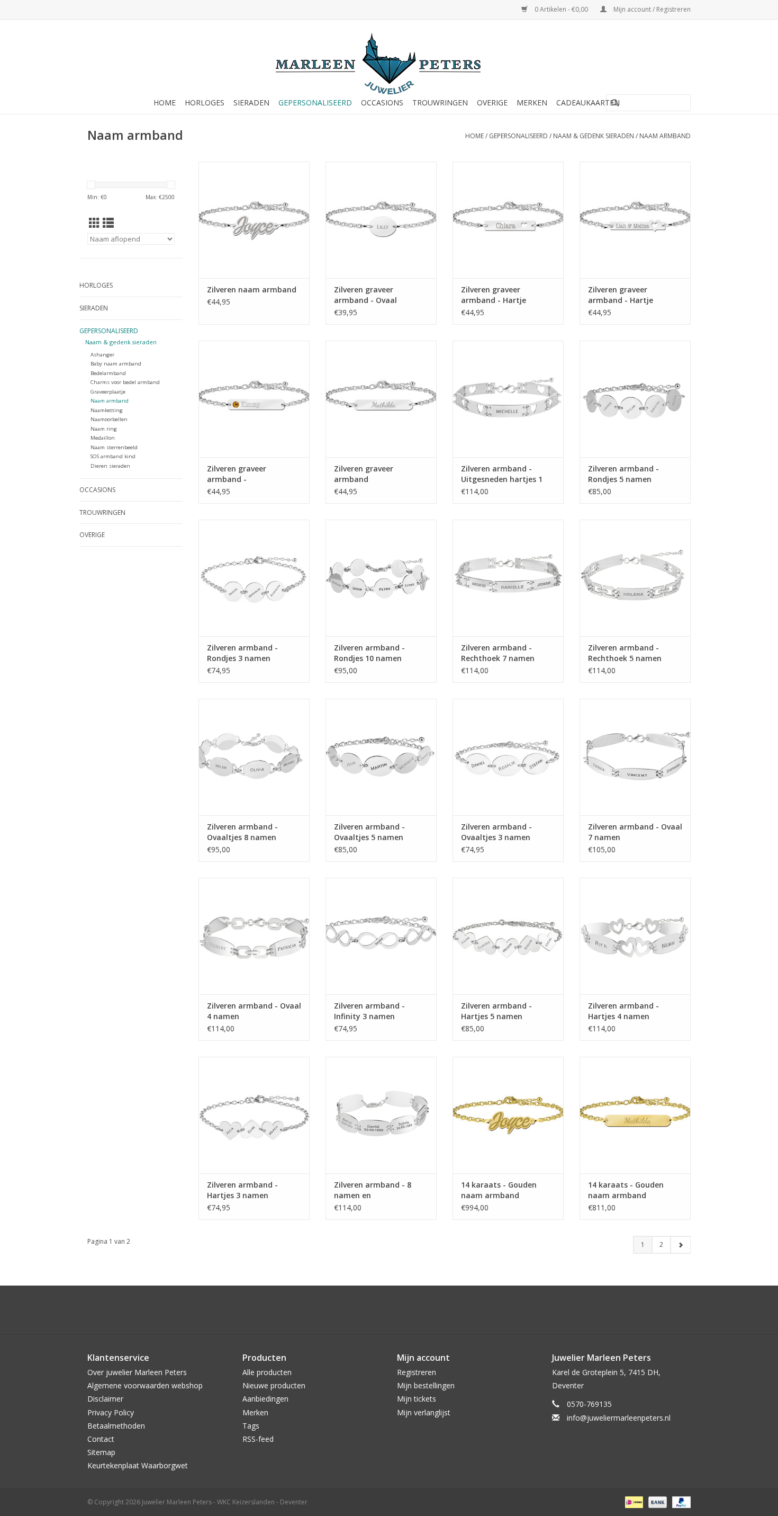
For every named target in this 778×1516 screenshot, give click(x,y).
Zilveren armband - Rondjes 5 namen (623, 473)
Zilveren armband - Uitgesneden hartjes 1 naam (501, 474)
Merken (532, 102)
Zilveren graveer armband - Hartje (493, 294)
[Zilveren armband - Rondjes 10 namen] (381, 578)
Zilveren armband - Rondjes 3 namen (242, 653)
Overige (492, 102)
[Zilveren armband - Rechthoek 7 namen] (508, 578)
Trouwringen (440, 102)
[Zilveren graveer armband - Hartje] (508, 220)
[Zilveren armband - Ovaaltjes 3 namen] (508, 757)
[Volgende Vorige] (680, 1244)
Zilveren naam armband (251, 289)
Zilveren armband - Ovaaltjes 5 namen (369, 832)
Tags (250, 1426)
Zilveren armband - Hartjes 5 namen (496, 1011)
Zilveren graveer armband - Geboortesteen (236, 474)
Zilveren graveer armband (363, 473)
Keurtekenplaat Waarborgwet (137, 1465)
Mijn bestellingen (426, 1385)
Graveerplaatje (108, 391)
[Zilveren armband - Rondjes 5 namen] (635, 399)
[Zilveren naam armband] (254, 220)
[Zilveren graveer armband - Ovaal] (381, 220)
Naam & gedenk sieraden (593, 135)
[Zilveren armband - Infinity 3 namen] (381, 936)
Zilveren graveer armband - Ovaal (365, 294)
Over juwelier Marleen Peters (137, 1372)
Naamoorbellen (109, 419)
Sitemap (101, 1452)
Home (164, 102)
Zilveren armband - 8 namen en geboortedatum (372, 1190)
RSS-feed (258, 1439)
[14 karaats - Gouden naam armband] (508, 1115)
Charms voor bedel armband (125, 382)
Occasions (382, 102)
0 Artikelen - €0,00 (561, 9)
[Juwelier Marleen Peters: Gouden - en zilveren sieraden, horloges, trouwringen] (389, 58)
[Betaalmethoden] (633, 1501)
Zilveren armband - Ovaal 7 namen (635, 832)
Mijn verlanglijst (423, 1412)
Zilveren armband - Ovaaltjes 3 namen (496, 832)
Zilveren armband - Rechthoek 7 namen (498, 653)
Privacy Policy (110, 1412)
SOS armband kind (113, 456)
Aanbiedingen (265, 1399)
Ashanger (102, 354)
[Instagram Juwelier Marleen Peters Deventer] (398, 1309)
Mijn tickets (416, 1399)
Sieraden (251, 102)
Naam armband (665, 135)
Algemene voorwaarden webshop (145, 1385)
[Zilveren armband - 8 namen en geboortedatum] (381, 1115)
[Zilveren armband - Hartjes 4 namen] (635, 936)
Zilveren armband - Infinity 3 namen (369, 1011)
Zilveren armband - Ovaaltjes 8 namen (242, 832)
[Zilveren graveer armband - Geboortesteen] (254, 399)
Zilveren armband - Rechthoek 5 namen (625, 653)
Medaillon (103, 437)
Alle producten (267, 1372)
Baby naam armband (116, 363)
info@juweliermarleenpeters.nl (619, 1418)
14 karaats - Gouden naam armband (499, 1190)
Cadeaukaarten (588, 102)
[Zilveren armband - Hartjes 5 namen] (508, 936)
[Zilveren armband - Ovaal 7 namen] (635, 757)
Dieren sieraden (110, 465)
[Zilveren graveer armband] (381, 399)
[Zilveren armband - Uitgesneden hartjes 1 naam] (508, 399)
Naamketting (107, 410)
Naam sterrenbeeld (114, 447)
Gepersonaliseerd (315, 102)
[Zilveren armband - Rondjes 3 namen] (254, 578)
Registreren (416, 1372)
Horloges (204, 102)
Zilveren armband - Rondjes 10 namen (369, 653)
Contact (100, 1439)
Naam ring (104, 428)
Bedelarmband (108, 373)
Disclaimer (105, 1399)
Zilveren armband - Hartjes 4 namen (623, 1011)
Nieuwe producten (273, 1385)
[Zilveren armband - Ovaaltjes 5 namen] (381, 757)
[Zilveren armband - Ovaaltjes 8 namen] (254, 757)
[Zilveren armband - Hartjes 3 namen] (254, 1115)
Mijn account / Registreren (651, 9)
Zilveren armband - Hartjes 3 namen (242, 1190)
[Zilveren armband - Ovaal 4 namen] (254, 936)
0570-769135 (589, 1404)
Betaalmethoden (116, 1426)
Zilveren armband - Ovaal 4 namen (254, 1011)
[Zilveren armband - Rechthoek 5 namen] (635, 578)
